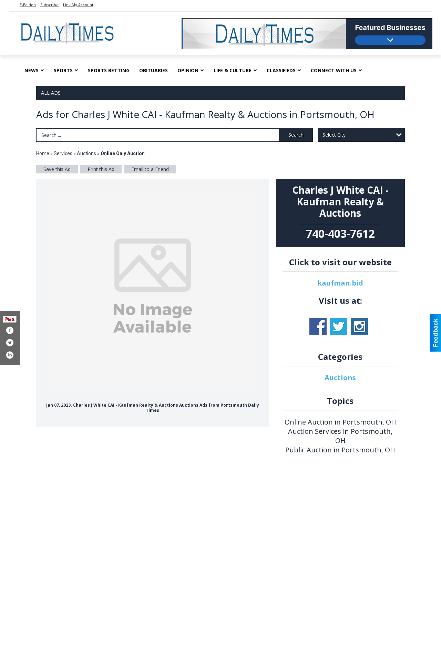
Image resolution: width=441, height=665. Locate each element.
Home (42, 153)
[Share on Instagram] (9, 355)
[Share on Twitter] (9, 342)
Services (63, 153)
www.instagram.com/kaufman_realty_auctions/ (359, 326)
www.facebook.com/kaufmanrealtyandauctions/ (318, 326)
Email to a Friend (150, 169)
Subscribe (49, 4)
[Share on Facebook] (9, 330)
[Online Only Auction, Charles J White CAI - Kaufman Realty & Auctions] (152, 289)
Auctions (86, 153)
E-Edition (28, 4)
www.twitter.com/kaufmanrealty (338, 326)
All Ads (51, 92)
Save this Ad (57, 169)
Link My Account (78, 4)
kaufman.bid (340, 283)
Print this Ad (101, 169)
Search (296, 134)
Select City (334, 134)
